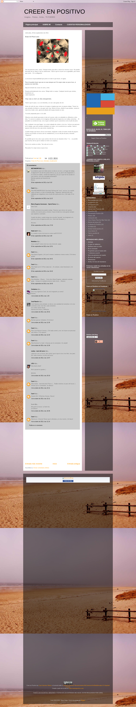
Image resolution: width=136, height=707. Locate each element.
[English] (87, 146)
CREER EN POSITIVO (54, 11)
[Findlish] (96, 152)
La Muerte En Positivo (94, 224)
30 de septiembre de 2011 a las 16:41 (42, 259)
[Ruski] (105, 149)
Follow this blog (68, 481)
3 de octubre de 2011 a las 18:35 (40, 411)
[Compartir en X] (53, 158)
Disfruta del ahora (93, 222)
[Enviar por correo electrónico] (49, 158)
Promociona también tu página (99, 311)
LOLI (32, 363)
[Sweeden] (102, 151)
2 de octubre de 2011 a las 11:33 (40, 335)
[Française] (100, 146)
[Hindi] (100, 149)
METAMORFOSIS (36, 168)
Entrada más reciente (33, 464)
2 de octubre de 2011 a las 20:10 (40, 375)
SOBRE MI (46, 24)
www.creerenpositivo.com (76, 688)
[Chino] (103, 147)
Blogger (83, 700)
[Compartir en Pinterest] (57, 158)
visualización (53, 161)
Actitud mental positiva (94, 229)
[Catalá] (96, 151)
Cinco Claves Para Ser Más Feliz (97, 220)
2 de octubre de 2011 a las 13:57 (40, 358)
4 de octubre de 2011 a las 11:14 (40, 421)
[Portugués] (90, 147)
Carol (32, 188)
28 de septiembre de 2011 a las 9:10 (41, 182)
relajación (90, 207)
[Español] (89, 151)
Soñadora (34, 289)
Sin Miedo (91, 226)
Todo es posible (92, 233)
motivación (91, 218)
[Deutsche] (93, 146)
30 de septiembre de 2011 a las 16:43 (42, 283)
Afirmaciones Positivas (94, 209)
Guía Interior (91, 231)
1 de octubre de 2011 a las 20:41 (40, 312)
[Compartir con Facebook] (55, 158)
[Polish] (96, 154)
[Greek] (94, 149)
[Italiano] (106, 146)
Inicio (55, 464)
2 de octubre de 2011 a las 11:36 (40, 345)
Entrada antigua (73, 464)
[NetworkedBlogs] (68, 478)
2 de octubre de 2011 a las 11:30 (40, 322)
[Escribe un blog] (51, 158)
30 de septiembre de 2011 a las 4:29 (41, 236)
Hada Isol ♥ (34, 231)
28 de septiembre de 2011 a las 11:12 (42, 198)
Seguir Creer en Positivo (98, 138)
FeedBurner (102, 281)
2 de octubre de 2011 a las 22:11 (40, 388)
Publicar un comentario (35, 425)
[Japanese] (97, 147)
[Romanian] (89, 155)
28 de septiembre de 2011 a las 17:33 (42, 225)
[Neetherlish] (89, 154)
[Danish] (103, 152)
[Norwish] (89, 152)
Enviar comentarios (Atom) (41, 468)
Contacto (58, 24)
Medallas (34, 241)
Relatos (90, 215)
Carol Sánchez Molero (45, 685)
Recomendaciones (93, 200)
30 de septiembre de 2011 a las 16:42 (42, 271)
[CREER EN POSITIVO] (99, 309)
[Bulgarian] (103, 154)
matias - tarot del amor (38, 351)
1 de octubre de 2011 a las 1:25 (40, 296)
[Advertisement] (52, 446)
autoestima (91, 211)
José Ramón (35, 301)
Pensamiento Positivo (94, 213)
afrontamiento (92, 204)
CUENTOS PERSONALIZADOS (79, 24)
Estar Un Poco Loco (37, 161)
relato (89, 235)
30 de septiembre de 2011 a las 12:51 (42, 246)
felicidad (46, 161)
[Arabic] (88, 149)
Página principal (32, 24)
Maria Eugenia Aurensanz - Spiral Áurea (43, 204)
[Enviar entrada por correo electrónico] (45, 158)
